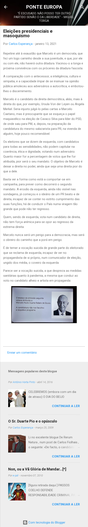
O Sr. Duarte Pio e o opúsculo (32, 421)
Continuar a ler (66, 406)
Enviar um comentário (22, 352)
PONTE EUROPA (44, 7)
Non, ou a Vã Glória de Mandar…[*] (37, 469)
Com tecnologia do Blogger (46, 522)
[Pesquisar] (82, 7)
